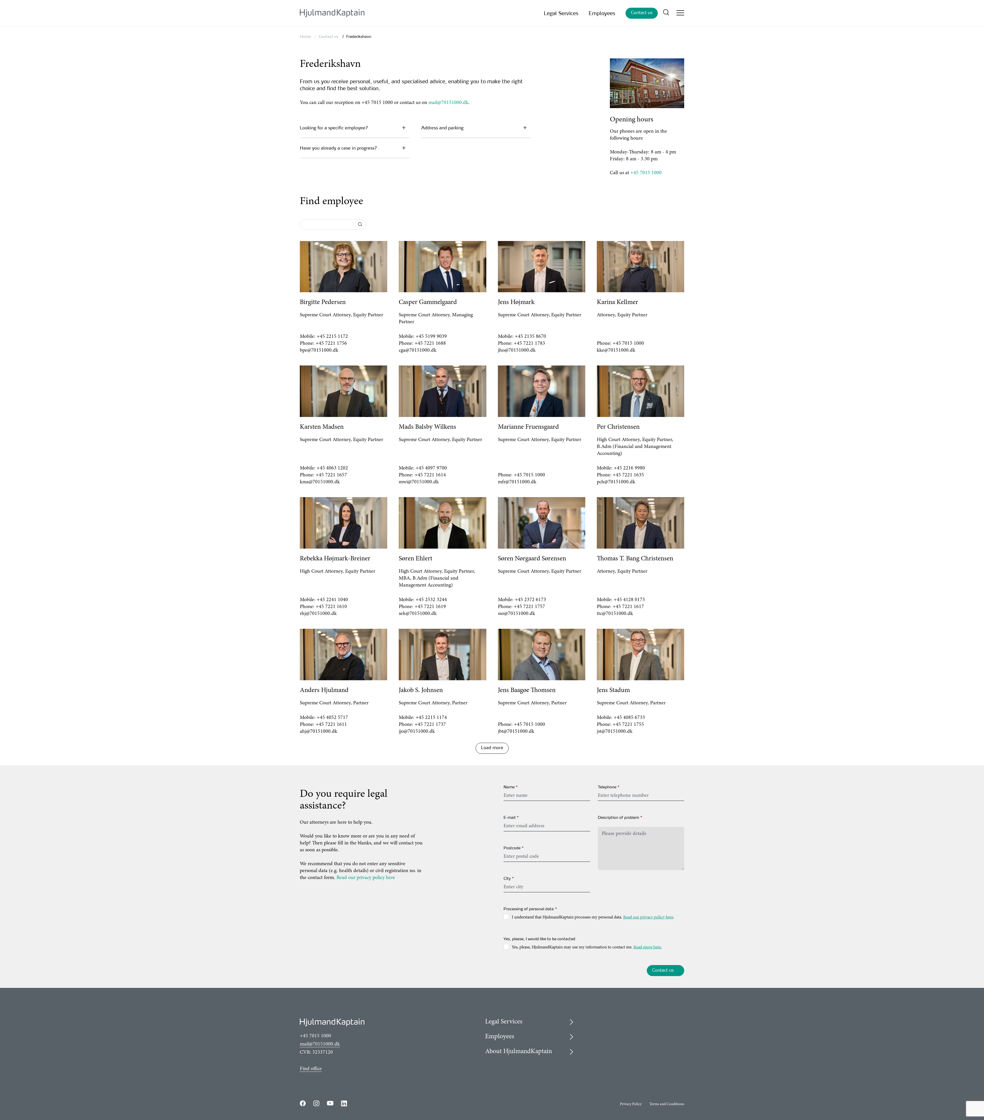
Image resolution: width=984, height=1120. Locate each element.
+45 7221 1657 (331, 475)
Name (511, 786)
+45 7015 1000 (646, 172)
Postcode (514, 847)
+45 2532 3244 (431, 599)
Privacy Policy (631, 1104)
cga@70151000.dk (417, 350)
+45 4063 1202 (332, 468)
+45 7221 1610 (331, 606)
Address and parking (442, 127)
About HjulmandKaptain (518, 1051)
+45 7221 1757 (529, 606)
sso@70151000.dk (516, 613)
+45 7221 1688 (430, 343)
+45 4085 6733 (629, 717)
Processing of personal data (530, 908)
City (509, 878)
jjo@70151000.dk (417, 731)
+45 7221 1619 (430, 606)
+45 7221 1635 (628, 475)
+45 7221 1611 (331, 724)
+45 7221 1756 (331, 343)
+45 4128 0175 (629, 599)
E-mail (511, 817)
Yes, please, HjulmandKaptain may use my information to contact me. (587, 947)
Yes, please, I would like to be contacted (539, 938)
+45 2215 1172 (332, 336)
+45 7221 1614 (430, 475)
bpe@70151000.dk (319, 350)
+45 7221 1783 (529, 343)
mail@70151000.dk (448, 102)
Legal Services (561, 13)
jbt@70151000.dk (516, 731)
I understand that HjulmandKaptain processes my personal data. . (593, 917)
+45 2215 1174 (431, 717)
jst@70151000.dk (614, 731)
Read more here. (647, 947)
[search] (666, 13)
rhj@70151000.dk (318, 613)
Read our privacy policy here (365, 877)
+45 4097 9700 (431, 468)
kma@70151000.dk (320, 482)
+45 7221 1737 (430, 724)
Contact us (641, 12)
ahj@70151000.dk (318, 731)
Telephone (609, 786)
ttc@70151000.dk (615, 613)
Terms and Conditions (666, 1104)
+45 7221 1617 (628, 606)
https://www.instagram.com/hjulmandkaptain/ (316, 1103)
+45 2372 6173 (530, 599)
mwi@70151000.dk (419, 482)
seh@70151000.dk (418, 613)
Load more (492, 747)
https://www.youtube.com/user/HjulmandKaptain (330, 1103)
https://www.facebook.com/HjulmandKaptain (303, 1103)
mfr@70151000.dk (517, 482)
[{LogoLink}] (332, 13)
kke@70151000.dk (616, 350)
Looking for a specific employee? (334, 127)
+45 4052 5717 (332, 717)
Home (305, 36)
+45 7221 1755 (628, 724)
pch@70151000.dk (616, 482)
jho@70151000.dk (517, 350)
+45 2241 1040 (332, 599)
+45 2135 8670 (530, 336)
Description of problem (620, 817)
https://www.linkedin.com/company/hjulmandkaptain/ (344, 1103)
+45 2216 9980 (629, 468)
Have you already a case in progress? (338, 148)
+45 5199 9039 (431, 336)
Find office (311, 1068)
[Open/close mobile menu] (680, 13)
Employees (602, 13)
